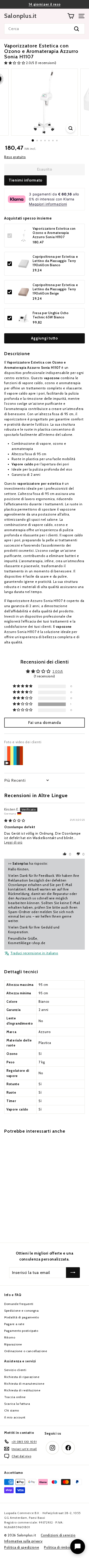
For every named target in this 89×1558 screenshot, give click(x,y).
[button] (15, 63)
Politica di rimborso (59, 1547)
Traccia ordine (15, 1397)
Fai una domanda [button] (44, 722)
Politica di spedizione (21, 1547)
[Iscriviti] (73, 1272)
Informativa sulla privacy (23, 1541)
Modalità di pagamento (21, 1317)
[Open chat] (77, 1546)
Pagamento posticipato (21, 1331)
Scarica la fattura (17, 1404)
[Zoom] (70, 128)
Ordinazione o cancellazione (25, 1351)
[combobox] (44, 28)
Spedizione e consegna (21, 1310)
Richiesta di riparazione (22, 1377)
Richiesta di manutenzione (24, 1383)
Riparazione (13, 1344)
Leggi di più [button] (13, 842)
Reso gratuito (15, 157)
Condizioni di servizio (58, 1535)
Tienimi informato (25, 180)
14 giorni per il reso (45, 4)
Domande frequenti (18, 1304)
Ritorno (9, 1337)
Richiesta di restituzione (22, 1390)
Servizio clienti (15, 1370)
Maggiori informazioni (48, 204)
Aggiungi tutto (44, 338)
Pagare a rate (14, 1324)
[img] (14, 820)
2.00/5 (57, 671)
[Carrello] (71, 16)
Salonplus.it (20, 16)
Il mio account (14, 1417)
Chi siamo (11, 1410)
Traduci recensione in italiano (34, 953)
